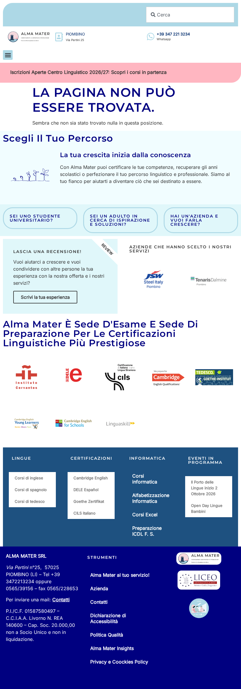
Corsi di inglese (29, 478)
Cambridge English (90, 478)
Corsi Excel (145, 514)
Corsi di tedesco (30, 501)
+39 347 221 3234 (173, 34)
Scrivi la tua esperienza (45, 297)
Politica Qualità (106, 635)
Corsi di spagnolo (31, 489)
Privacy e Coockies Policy (119, 662)
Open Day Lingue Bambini (206, 508)
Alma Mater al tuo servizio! (120, 575)
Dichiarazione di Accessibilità (108, 618)
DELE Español (85, 489)
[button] (8, 55)
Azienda (99, 588)
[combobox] (190, 15)
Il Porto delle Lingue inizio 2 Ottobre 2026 (204, 488)
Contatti (61, 600)
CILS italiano (84, 513)
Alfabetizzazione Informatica (150, 498)
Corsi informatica (144, 479)
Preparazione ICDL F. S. (147, 531)
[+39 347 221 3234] (150, 36)
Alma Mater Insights (112, 648)
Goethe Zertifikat (88, 501)
